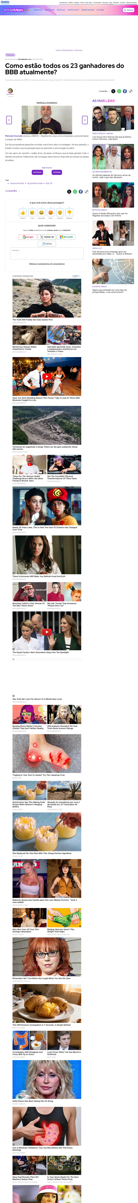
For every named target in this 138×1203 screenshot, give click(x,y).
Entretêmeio (63, 2)
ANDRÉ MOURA (88, 10)
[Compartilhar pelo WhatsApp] (119, 91)
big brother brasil (34, 183)
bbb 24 (49, 183)
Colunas (122, 2)
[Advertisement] (69, 30)
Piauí (110, 2)
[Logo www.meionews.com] (5, 3)
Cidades (76, 2)
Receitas (105, 2)
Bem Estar (89, 2)
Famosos (38, 10)
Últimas (100, 10)
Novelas (61, 10)
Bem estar (49, 10)
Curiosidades (97, 2)
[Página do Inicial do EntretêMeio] (13, 10)
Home (58, 50)
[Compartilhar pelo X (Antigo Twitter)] (113, 91)
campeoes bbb (17, 183)
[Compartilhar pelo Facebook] (125, 91)
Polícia (82, 2)
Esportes (116, 2)
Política (70, 2)
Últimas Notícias (131, 2)
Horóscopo (73, 10)
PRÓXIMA (57, 172)
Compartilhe (104, 91)
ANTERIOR (37, 172)
